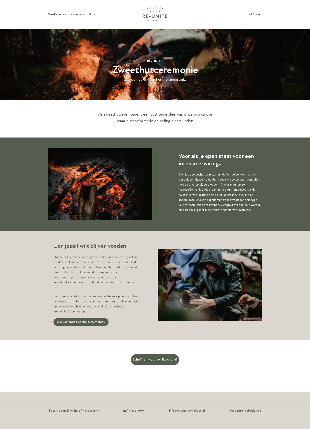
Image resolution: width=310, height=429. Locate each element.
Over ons (77, 14)
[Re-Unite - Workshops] (155, 14)
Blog (92, 14)
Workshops (56, 14)
